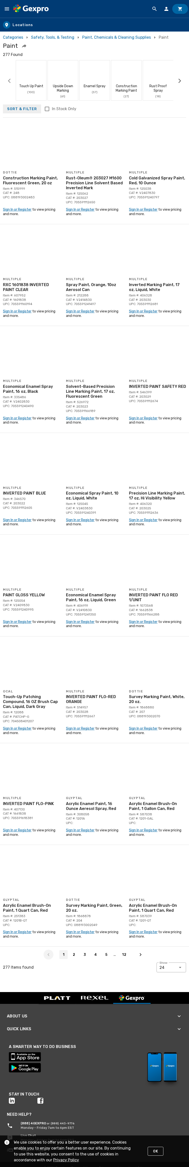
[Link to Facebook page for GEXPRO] (51, 1101)
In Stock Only (64, 108)
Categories (13, 37)
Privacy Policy (66, 1160)
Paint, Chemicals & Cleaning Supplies (116, 37)
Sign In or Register (17, 209)
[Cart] (180, 9)
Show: (163, 962)
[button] (24, 45)
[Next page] (140, 955)
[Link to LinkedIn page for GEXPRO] (23, 1101)
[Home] (31, 9)
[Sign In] (166, 9)
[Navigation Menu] (7, 9)
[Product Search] (154, 9)
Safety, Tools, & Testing (52, 37)
